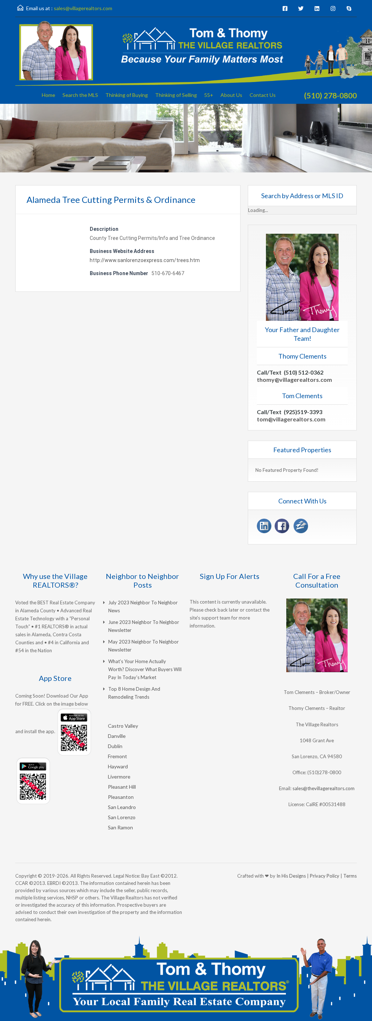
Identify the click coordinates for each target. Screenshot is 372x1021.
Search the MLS (80, 95)
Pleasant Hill (122, 787)
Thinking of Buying (126, 95)
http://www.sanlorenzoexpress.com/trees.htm (145, 260)
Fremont (117, 756)
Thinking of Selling (176, 95)
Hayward (118, 766)
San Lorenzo (122, 817)
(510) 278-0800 (330, 95)
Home (48, 95)
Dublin (115, 746)
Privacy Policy (324, 876)
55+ (208, 95)
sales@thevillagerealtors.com (323, 788)
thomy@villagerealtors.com (294, 379)
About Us (231, 95)
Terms (350, 876)
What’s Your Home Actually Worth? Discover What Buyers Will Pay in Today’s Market (145, 669)
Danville (117, 736)
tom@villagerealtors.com (291, 419)
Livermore (119, 776)
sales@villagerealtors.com (83, 8)
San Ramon (120, 827)
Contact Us (263, 95)
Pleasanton (121, 797)
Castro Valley (123, 726)
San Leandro (122, 807)
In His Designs (291, 876)
